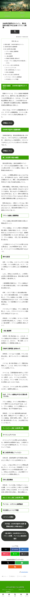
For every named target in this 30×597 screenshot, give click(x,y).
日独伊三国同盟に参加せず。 (13, 58)
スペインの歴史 (8, 517)
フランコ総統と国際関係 (12, 51)
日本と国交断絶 (10, 72)
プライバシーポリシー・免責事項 (8, 590)
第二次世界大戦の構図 (10, 49)
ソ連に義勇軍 (9, 56)
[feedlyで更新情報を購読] (22, 562)
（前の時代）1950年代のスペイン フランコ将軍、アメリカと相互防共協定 (15, 535)
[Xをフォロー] (8, 562)
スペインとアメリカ (11, 67)
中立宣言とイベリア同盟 (12, 79)
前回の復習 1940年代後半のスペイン (14, 44)
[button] (15, 32)
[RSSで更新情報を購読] (15, 566)
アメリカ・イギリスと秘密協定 (14, 77)
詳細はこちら (7, 123)
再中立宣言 (9, 53)
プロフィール (21, 589)
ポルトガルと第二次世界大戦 (12, 74)
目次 (13, 41)
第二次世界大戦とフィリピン (13, 70)
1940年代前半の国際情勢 (11, 46)
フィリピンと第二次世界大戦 (12, 65)
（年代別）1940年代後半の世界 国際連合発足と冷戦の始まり (15, 525)
